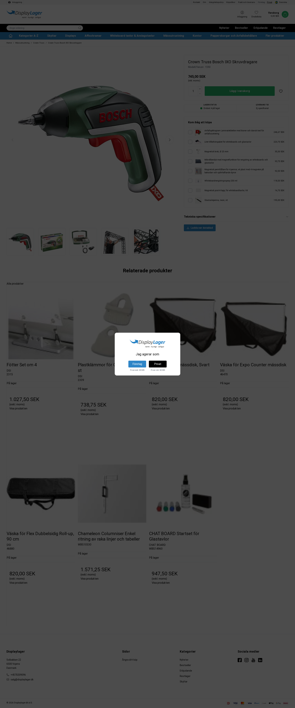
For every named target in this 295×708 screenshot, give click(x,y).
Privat (157, 364)
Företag (137, 364)
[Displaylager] (147, 344)
